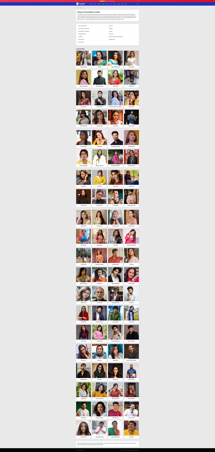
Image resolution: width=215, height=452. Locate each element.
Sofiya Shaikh (99, 125)
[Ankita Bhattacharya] (115, 58)
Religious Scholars (82, 33)
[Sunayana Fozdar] (99, 409)
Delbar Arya (115, 379)
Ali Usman (79, 443)
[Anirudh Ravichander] (115, 137)
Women (114, 3)
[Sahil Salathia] (115, 196)
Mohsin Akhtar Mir (131, 205)
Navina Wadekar (131, 398)
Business (99, 3)
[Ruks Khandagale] (83, 156)
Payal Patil (115, 245)
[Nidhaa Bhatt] (83, 217)
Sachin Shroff (131, 417)
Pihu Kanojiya (84, 146)
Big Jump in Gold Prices (108, 1)
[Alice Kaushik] (131, 274)
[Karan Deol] (131, 293)
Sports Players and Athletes (83, 28)
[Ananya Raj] (115, 177)
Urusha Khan (131, 106)
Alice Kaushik (131, 283)
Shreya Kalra (100, 444)
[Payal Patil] (115, 236)
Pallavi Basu (99, 146)
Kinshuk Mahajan (115, 283)
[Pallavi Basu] (99, 137)
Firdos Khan (83, 341)
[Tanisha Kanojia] (115, 217)
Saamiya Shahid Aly (115, 165)
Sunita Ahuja (83, 321)
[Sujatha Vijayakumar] (115, 428)
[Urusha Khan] (131, 97)
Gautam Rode (99, 106)
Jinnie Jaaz (99, 186)
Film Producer (81, 42)
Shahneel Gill (83, 205)
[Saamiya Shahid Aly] (115, 156)
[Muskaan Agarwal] (99, 156)
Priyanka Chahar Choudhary (115, 106)
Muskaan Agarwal (99, 165)
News (95, 3)
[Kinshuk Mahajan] (115, 274)
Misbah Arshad (85, 443)
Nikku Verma (83, 302)
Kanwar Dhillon (115, 264)
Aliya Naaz (83, 186)
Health (122, 3)
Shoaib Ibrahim (83, 379)
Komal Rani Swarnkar (131, 245)
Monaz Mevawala (115, 398)
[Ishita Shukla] (83, 255)
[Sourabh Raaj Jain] (115, 332)
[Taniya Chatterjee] (83, 117)
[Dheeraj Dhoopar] (99, 313)
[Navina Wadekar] (131, 389)
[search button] (137, 4)
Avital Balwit (89, 444)
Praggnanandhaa (115, 302)
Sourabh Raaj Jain (115, 341)
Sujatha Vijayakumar (115, 436)
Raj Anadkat (83, 417)
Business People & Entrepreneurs (116, 36)
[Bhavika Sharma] (83, 274)
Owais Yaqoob (131, 379)
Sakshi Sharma (83, 66)
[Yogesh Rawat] (115, 313)
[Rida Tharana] (99, 196)
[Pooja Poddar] (131, 58)
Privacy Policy (136, 450)
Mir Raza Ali (94, 444)
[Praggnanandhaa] (115, 293)
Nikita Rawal (115, 360)
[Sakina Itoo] (99, 351)
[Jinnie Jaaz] (99, 177)
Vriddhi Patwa (84, 436)
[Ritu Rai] (99, 58)
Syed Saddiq (97, 443)
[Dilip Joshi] (131, 428)
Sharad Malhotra (99, 86)
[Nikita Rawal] (115, 351)
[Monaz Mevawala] (115, 389)
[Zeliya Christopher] (83, 77)
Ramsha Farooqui (99, 398)
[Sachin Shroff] (131, 409)
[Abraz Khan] (131, 313)
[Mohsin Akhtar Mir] (131, 196)
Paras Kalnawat (131, 341)
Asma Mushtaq (91, 443)
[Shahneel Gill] (83, 196)
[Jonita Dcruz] (115, 77)
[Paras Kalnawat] (131, 332)
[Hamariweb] (80, 4)
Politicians (111, 33)
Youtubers (80, 36)
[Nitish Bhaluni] (115, 409)
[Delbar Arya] (115, 370)
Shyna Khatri (99, 245)
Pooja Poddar (131, 66)
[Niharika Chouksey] (99, 255)
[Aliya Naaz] (83, 177)
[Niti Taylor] (99, 370)
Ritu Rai (99, 66)
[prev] (76, 1)
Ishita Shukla (83, 264)
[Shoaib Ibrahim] (83, 370)
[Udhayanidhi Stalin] (99, 428)
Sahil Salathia (115, 205)
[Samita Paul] (131, 177)
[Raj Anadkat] (83, 409)
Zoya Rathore (83, 106)
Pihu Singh (115, 125)
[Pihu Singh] (115, 117)
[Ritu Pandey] (83, 236)
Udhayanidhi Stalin (100, 436)
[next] (138, 1)
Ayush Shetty (131, 125)
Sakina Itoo (99, 360)
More (126, 3)
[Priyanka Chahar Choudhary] (115, 97)
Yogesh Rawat (115, 321)
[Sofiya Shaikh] (99, 117)
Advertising (131, 450)
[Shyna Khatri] (99, 236)
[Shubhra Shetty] (131, 156)
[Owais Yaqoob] (131, 370)
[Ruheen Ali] (83, 351)
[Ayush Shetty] (131, 117)
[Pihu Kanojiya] (83, 137)
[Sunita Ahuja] (83, 313)
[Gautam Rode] (99, 97)
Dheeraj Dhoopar (99, 321)
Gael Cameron (110, 443)
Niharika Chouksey (99, 264)
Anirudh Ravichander (115, 146)
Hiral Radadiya (131, 146)
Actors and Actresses (82, 25)
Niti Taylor (99, 379)
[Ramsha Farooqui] (99, 389)
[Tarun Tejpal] (99, 293)
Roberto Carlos (103, 443)
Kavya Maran (131, 443)
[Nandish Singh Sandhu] (131, 351)
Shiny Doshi (99, 283)
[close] (213, 1)
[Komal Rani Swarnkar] (131, 236)
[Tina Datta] (131, 255)
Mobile (103, 3)
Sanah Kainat (99, 341)
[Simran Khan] (99, 217)
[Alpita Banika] (131, 217)
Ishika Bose (131, 86)
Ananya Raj (115, 186)
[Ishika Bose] (131, 77)
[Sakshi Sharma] (83, 58)
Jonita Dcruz (115, 86)
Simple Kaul (83, 398)
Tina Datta (131, 264)
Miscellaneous (81, 39)
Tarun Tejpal (99, 302)
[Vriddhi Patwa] (83, 428)
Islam (111, 3)
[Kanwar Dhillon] (115, 255)
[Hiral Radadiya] (131, 137)
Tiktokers (111, 28)
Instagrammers (112, 39)
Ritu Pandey (83, 245)
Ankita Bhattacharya (115, 66)
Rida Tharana (99, 205)
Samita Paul (131, 186)
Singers (110, 31)
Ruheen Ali (83, 360)
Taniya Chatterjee (83, 125)
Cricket (107, 3)
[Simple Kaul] (83, 389)
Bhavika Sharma (83, 283)
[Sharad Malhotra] (99, 77)
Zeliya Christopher (84, 86)
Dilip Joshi (131, 436)
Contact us (126, 450)
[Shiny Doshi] (99, 274)
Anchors (110, 25)
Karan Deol (131, 302)
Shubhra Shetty (131, 165)
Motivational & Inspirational (83, 31)
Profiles (91, 3)
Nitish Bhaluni (115, 417)
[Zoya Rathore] (83, 97)
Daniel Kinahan (83, 444)
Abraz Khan (131, 321)
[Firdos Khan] (83, 332)
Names (118, 3)
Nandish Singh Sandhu (131, 360)
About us (122, 450)
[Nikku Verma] (83, 293)
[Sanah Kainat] (99, 332)
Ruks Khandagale (83, 165)
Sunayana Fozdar (99, 417)
